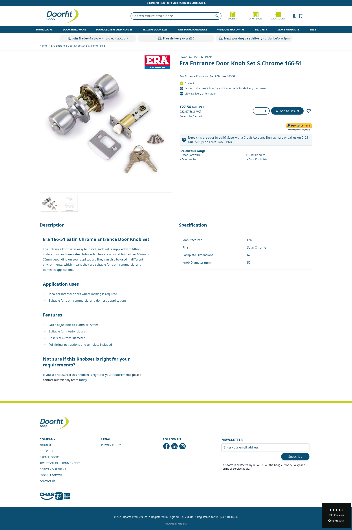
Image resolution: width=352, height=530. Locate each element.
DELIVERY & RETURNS (53, 469)
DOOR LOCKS (44, 29)
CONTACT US (47, 481)
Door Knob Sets (256, 159)
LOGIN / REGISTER (51, 475)
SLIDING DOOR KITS (155, 29)
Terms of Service (231, 468)
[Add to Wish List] (308, 111)
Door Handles (255, 155)
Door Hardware (190, 155)
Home (43, 45)
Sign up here (274, 137)
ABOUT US (46, 445)
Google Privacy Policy (287, 465)
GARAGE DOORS (255, 18)
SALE (313, 29)
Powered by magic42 (176, 523)
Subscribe (295, 457)
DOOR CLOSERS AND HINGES (114, 29)
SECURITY (261, 29)
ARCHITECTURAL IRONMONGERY (60, 463)
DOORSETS (46, 451)
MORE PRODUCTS (288, 29)
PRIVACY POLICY (111, 445)
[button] (336, 515)
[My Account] (294, 16)
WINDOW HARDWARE (231, 29)
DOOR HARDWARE (74, 29)
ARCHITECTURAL (278, 18)
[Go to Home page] (62, 16)
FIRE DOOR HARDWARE (192, 29)
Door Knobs (188, 159)
